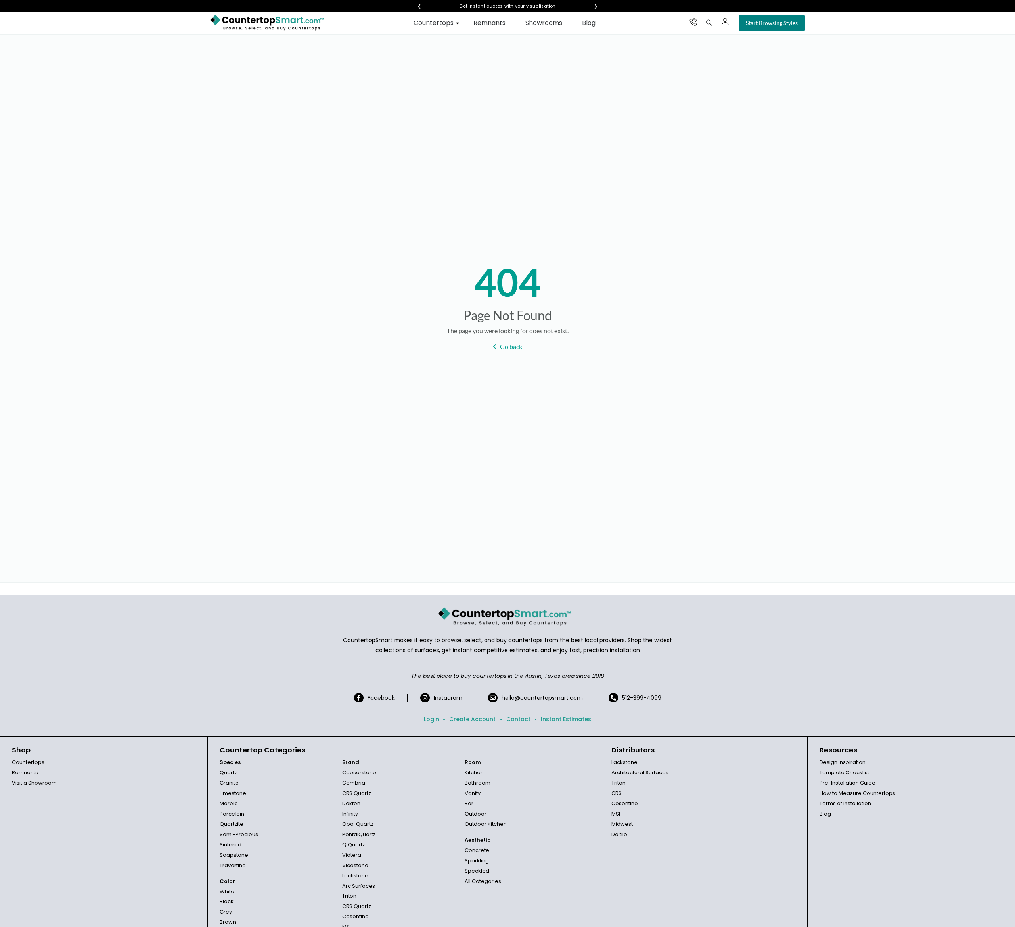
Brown (228, 922)
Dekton (351, 803)
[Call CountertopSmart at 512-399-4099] (693, 22)
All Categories (483, 881)
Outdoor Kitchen (486, 824)
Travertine (233, 865)
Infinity (350, 814)
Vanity (473, 793)
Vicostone (355, 865)
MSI (615, 814)
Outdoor (475, 814)
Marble (229, 803)
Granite (229, 783)
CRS (616, 793)
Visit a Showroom (34, 783)
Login (431, 719)
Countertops (434, 22)
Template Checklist (844, 772)
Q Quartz (353, 844)
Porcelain (232, 814)
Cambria (353, 783)
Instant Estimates (566, 719)
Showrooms (543, 22)
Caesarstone (359, 772)
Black (227, 901)
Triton (349, 896)
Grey (226, 911)
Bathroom (477, 783)
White (227, 891)
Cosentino (355, 916)
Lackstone (355, 875)
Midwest (622, 824)
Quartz (228, 772)
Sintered (230, 844)
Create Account (472, 719)
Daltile (619, 834)
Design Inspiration (843, 762)
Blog (589, 22)
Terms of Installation (845, 803)
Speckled (477, 871)
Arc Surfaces (358, 886)
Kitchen (474, 772)
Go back (511, 346)
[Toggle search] (709, 22)
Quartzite (231, 824)
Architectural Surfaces (639, 772)
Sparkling (477, 860)
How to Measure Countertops (857, 793)
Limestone (233, 793)
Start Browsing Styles (772, 22)
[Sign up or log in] (725, 22)
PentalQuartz (359, 834)
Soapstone (234, 855)
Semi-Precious (239, 834)
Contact (518, 719)
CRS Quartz (356, 793)
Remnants (489, 22)
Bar (469, 803)
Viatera (351, 855)
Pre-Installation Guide (847, 783)
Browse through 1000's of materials (500, 6)
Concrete (477, 850)
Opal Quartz (357, 824)
